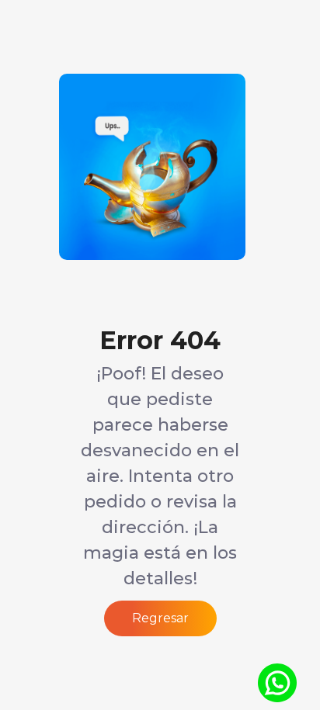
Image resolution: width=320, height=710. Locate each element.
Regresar (160, 618)
